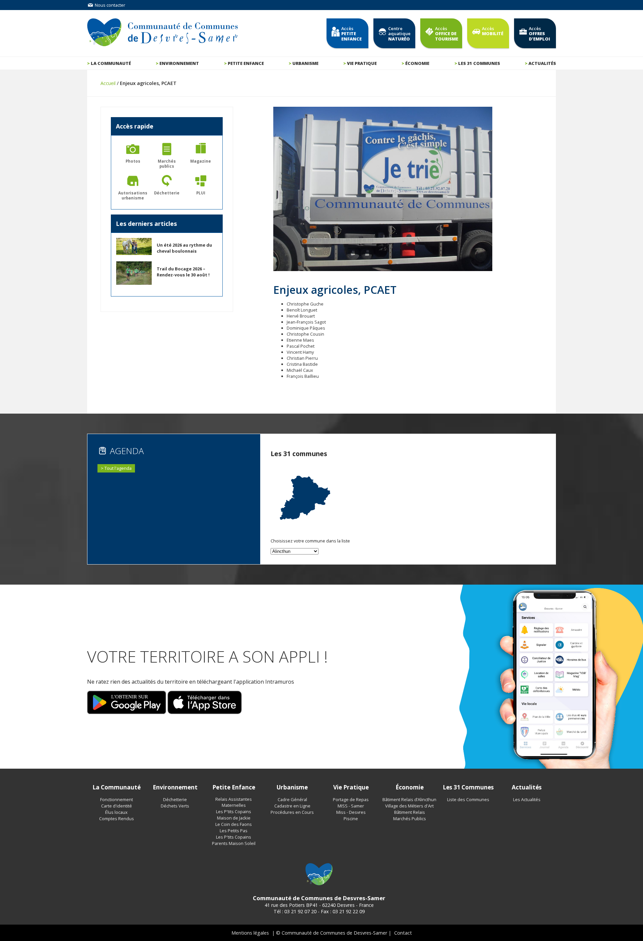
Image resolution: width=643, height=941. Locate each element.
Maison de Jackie (234, 818)
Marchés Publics (409, 819)
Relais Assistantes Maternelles (233, 802)
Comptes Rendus (116, 819)
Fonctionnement (116, 799)
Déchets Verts (175, 806)
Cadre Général (292, 799)
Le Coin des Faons (233, 824)
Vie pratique (362, 63)
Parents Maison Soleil (234, 843)
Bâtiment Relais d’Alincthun (409, 799)
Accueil (108, 83)
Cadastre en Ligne (292, 806)
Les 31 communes (479, 63)
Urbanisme (305, 63)
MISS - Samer (351, 806)
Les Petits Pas (233, 831)
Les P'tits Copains (233, 811)
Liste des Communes (468, 799)
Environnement (179, 63)
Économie (417, 63)
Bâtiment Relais (409, 812)
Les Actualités (527, 799)
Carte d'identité (116, 806)
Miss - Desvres (351, 812)
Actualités (542, 63)
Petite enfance (246, 63)
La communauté (111, 63)
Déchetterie (175, 799)
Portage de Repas (351, 799)
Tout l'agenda (118, 468)
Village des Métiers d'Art (409, 806)
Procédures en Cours (292, 812)
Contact (403, 933)
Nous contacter (109, 5)
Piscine (351, 819)
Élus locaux (116, 812)
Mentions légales (250, 933)
